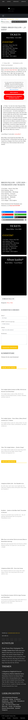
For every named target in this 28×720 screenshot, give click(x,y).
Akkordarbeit (5, 699)
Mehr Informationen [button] (14, 89)
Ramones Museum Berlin (8, 708)
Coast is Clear (13, 701)
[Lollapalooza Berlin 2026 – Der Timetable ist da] (14, 473)
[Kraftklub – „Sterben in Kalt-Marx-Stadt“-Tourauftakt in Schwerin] (14, 500)
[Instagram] (1, 4)
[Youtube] (20, 4)
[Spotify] (7, 4)
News (5, 19)
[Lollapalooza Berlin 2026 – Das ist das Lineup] (14, 558)
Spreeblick (17, 708)
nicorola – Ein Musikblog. (15, 706)
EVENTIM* (8, 42)
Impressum (23, 1)
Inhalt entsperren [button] (14, 92)
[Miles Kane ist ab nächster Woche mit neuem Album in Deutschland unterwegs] (14, 529)
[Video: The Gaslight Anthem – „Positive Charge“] (14, 437)
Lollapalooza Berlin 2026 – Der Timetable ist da (12, 483)
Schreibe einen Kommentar (7, 65)
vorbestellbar (17, 134)
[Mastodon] (26, 4)
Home (3, 1)
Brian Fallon (8, 299)
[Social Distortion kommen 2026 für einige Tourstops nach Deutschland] (14, 585)
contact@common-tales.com (14, 633)
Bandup (11, 699)
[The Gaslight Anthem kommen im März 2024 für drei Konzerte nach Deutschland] (14, 379)
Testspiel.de (4, 710)
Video (11, 302)
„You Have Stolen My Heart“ (11, 69)
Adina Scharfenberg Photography (10, 697)
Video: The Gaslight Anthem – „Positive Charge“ (12, 447)
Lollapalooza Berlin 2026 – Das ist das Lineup (12, 568)
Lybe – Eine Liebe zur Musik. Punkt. (10, 704)
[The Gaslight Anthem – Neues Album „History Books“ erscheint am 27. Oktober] (14, 408)
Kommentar (4, 333)
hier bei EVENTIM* (15, 205)
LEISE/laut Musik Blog (7, 702)
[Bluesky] (13, 4)
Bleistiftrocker (5, 701)
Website (3, 327)
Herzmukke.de (20, 701)
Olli (22, 63)
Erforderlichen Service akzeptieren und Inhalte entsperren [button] (14, 97)
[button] (8, 212)
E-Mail (7, 321)
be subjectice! (17, 699)
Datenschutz (16, 1)
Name (3, 315)
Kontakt (9, 1)
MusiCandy (4, 706)
